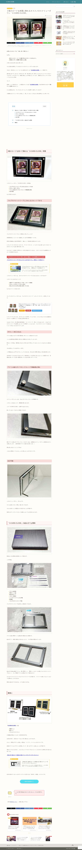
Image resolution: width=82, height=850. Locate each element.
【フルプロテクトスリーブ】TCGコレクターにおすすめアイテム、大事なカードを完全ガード (25, 259)
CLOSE (44, 106)
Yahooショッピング (37, 310)
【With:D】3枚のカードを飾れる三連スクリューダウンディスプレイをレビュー (23, 755)
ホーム (48, 1)
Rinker (24, 307)
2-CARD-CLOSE (35, 70)
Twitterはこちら (13, 801)
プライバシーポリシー (56, 1)
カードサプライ (9, 8)
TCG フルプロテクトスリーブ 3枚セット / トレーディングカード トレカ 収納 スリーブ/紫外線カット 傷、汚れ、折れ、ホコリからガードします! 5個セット (35, 305)
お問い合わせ (65, 1)
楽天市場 (28, 310)
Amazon (22, 310)
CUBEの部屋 (10, 1)
